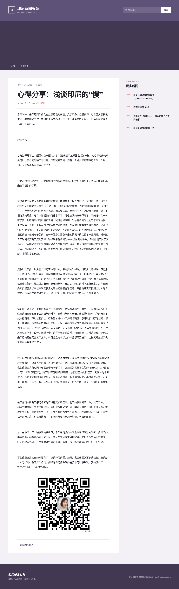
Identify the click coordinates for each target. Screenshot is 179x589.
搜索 (166, 10)
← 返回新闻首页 (25, 544)
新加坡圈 (25, 65)
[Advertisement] (89, 41)
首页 (13, 65)
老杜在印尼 (28, 85)
